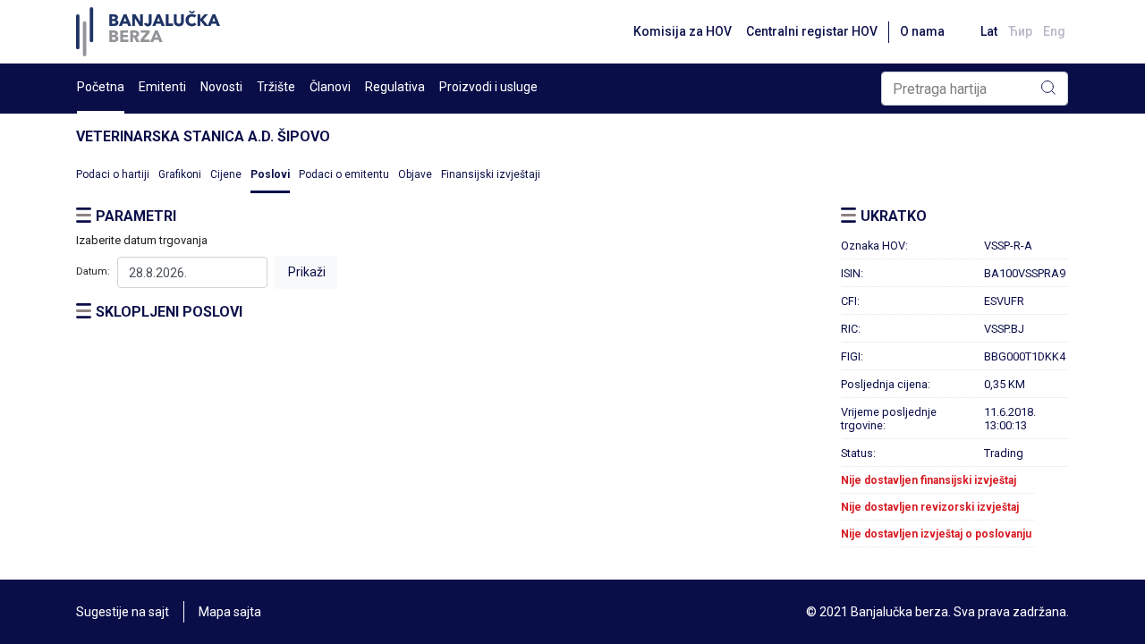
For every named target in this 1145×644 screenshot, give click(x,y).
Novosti (221, 87)
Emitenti (162, 87)
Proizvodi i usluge (488, 87)
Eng (1054, 31)
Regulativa (395, 87)
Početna (100, 87)
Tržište (276, 87)
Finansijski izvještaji (490, 174)
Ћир (1020, 31)
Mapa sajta (230, 612)
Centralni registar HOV (812, 31)
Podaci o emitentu (344, 174)
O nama (922, 31)
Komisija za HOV (682, 31)
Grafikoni (179, 174)
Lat (988, 31)
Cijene (226, 174)
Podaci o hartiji (112, 174)
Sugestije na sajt (122, 612)
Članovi (330, 87)
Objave (415, 174)
